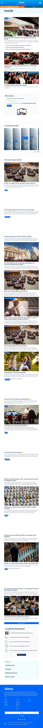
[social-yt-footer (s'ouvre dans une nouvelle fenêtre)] (18, 719)
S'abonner (21, 712)
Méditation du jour (11, 673)
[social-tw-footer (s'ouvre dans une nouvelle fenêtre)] (22, 719)
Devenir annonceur (30, 722)
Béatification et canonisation (9, 298)
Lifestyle (5, 702)
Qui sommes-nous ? (16, 722)
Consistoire (7, 53)
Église (6, 72)
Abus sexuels (7, 379)
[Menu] (8, 3)
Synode (6, 18)
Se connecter (22, 715)
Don (16, 707)
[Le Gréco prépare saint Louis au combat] (33, 139)
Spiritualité (6, 704)
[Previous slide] (35, 151)
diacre (6, 432)
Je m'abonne (9, 6)
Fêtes (6, 141)
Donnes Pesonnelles (18, 724)
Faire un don (10, 722)
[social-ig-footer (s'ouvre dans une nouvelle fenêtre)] (24, 719)
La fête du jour (9, 665)
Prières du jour (10, 677)
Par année (29, 701)
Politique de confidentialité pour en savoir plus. (29, 103)
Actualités (5, 701)
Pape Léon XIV (7, 163)
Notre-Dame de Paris (24, 138)
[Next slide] (38, 151)
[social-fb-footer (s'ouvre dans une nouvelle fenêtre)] (20, 719)
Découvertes (6, 705)
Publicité (17, 708)
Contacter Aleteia (11, 724)
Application (18, 702)
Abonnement (18, 705)
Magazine (17, 704)
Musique (15, 141)
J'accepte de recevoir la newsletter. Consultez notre (22, 103)
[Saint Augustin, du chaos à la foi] (8, 139)
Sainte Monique (24, 4)
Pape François (7, 216)
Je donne (21, 6)
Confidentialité (24, 724)
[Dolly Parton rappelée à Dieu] (16, 139)
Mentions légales (23, 722)
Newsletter (18, 701)
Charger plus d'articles (21, 623)
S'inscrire (9, 105)
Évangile (8, 669)
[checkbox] (7, 103)
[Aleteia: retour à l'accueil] (21, 2)
